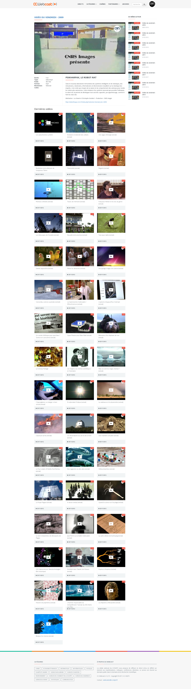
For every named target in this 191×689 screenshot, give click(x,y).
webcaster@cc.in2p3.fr (110, 680)
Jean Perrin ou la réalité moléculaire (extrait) (78, 537)
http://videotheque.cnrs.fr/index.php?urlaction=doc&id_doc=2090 (86, 102)
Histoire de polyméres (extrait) (45, 603)
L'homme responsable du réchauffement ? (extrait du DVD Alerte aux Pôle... (79, 604)
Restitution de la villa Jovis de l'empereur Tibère (45, 169)
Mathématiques (78, 668)
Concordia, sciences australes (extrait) (48, 302)
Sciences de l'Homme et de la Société (60, 676)
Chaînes (102, 4)
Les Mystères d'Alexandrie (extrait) (109, 603)
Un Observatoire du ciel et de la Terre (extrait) (79, 437)
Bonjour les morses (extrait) (45, 636)
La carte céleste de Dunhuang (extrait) (111, 536)
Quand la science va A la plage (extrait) (111, 502)
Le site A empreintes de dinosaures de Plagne (48, 537)
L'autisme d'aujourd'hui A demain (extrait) (109, 303)
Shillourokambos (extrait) (107, 469)
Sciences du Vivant (41, 679)
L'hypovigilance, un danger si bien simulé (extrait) (46, 403)
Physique (89, 668)
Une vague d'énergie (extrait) (108, 135)
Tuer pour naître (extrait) (106, 235)
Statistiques (55, 679)
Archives (125, 4)
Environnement (40, 676)
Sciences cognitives (73, 672)
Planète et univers (41, 672)
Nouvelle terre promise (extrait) (77, 235)
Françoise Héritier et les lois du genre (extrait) (110, 203)
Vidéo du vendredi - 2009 (48, 17)
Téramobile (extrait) (73, 168)
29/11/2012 (40, 141)
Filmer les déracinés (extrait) (76, 268)
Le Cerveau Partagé (42, 369)
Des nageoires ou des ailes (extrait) (78, 469)
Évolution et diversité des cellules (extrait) (77, 136)
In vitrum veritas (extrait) (74, 502)
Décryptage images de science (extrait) (111, 268)
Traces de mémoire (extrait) (76, 202)
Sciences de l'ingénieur (82, 676)
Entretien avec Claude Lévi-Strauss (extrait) (78, 570)
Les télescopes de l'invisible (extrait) (47, 235)
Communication (67, 679)
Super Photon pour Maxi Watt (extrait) (79, 335)
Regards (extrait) (104, 168)
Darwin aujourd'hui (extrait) (44, 268)
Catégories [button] (91, 4)
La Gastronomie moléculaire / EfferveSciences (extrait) (76, 303)
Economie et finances (50, 668)
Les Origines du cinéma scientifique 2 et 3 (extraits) (79, 370)
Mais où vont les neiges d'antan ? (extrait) (109, 370)
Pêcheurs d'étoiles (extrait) (44, 202)
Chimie (38, 668)
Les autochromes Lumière (44, 135)
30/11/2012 (40, 308)
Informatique (64, 668)
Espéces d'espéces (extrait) (107, 569)
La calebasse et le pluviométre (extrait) (111, 402)
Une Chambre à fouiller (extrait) (108, 436)
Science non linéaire (57, 672)
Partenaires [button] (113, 4)
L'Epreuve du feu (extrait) (44, 436)
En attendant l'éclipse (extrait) (76, 402)
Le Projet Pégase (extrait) (44, 502)
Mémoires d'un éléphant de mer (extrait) (109, 336)
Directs (80, 4)
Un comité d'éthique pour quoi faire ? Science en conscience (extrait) (48, 336)
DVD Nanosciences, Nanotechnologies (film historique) (48, 570)
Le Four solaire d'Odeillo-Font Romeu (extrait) (48, 470)
